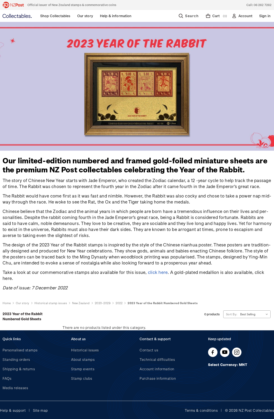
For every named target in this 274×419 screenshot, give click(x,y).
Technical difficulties (157, 359)
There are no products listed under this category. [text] (104, 327)
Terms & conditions (201, 410)
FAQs (7, 378)
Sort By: (231, 314)
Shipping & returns (19, 369)
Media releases (15, 388)
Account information (157, 369)
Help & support (13, 410)
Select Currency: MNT (228, 365)
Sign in (265, 16)
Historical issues (85, 350)
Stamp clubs (81, 378)
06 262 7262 (262, 5)
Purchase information (158, 378)
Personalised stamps (20, 350)
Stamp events (82, 369)
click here (158, 272)
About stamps (83, 359)
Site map (40, 410)
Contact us (149, 350)
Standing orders (16, 359)
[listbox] (255, 314)
